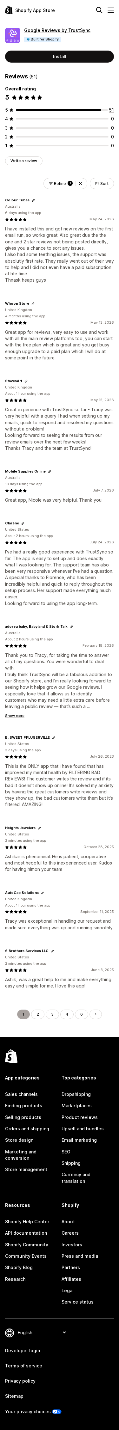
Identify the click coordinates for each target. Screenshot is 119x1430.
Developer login (22, 1350)
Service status (78, 1302)
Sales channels (21, 1094)
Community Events (26, 1256)
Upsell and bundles (83, 1128)
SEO (66, 1151)
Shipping (71, 1163)
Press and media (80, 1256)
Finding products (23, 1105)
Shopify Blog (19, 1267)
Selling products (23, 1117)
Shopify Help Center (27, 1221)
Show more (14, 715)
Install (59, 56)
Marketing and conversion (20, 1155)
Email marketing (79, 1140)
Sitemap (14, 1396)
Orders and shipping (27, 1128)
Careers (70, 1233)
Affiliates (71, 1279)
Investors (72, 1244)
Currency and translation (76, 1177)
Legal (68, 1290)
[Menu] (111, 10)
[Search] (99, 10)
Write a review (23, 160)
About (68, 1221)
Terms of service (23, 1365)
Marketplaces (77, 1105)
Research (15, 1279)
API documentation (26, 1233)
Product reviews (80, 1117)
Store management (26, 1169)
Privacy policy (20, 1381)
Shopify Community (26, 1244)
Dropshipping (76, 1094)
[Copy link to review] (33, 200)
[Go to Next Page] (95, 1014)
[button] (80, 183)
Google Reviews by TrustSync (57, 30)
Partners (71, 1267)
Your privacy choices (28, 1411)
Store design (19, 1140)
